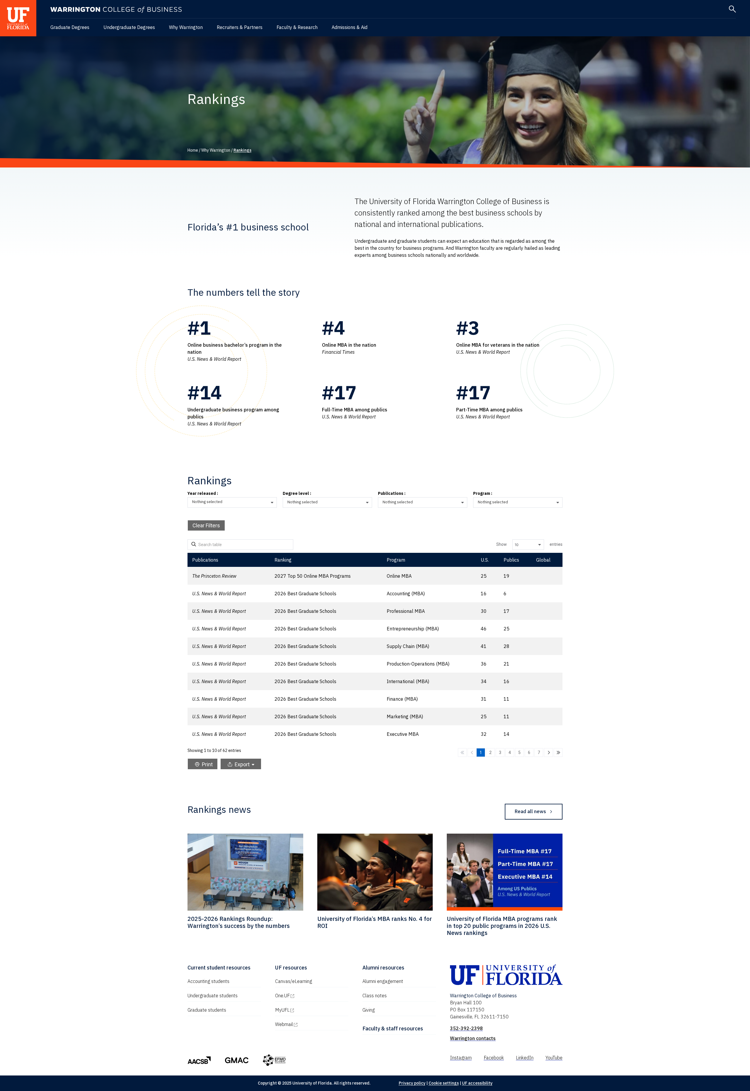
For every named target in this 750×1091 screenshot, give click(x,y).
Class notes (374, 995)
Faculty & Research (297, 27)
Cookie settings (444, 1083)
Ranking (283, 560)
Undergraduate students (213, 995)
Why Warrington (186, 27)
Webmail (309, 1024)
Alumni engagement (382, 981)
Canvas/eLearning (293, 981)
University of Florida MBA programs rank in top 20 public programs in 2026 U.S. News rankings (502, 926)
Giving (368, 1010)
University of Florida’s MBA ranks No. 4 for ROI (374, 922)
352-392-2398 (466, 1028)
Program (396, 560)
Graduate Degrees (69, 27)
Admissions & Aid (349, 27)
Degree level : (297, 493)
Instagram (461, 1058)
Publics (511, 560)
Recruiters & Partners (239, 27)
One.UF (307, 995)
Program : (482, 493)
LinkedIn (524, 1058)
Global (543, 560)
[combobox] (234, 502)
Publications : (391, 493)
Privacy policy (412, 1083)
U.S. (485, 560)
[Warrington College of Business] (116, 10)
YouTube (554, 1058)
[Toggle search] (732, 9)
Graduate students (207, 1010)
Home (193, 150)
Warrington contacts (473, 1038)
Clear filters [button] (206, 525)
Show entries (529, 544)
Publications (205, 560)
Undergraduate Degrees (129, 27)
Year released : (203, 493)
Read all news (530, 811)
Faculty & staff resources (392, 1028)
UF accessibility (477, 1083)
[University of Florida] (18, 18)
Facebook (494, 1058)
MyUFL (307, 1010)
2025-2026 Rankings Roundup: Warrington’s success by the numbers (239, 922)
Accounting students (208, 981)
